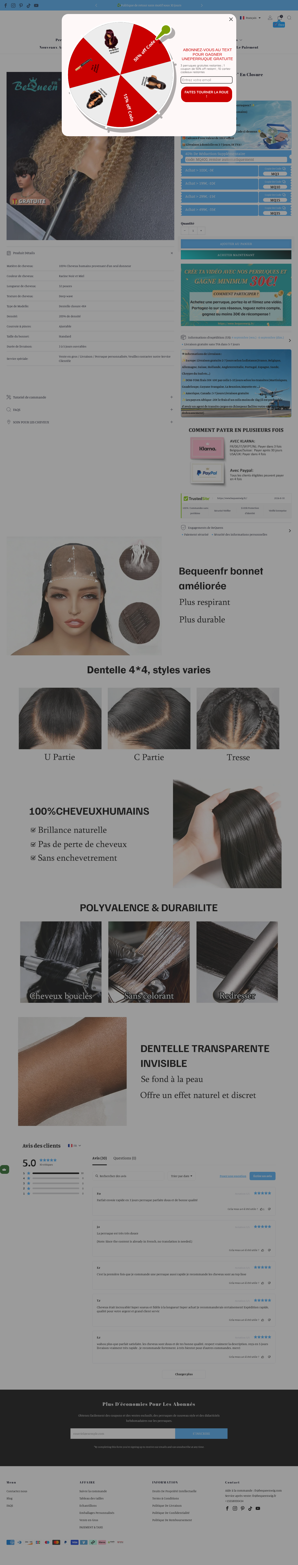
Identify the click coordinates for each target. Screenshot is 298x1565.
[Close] (231, 19)
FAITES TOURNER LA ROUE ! (206, 94)
